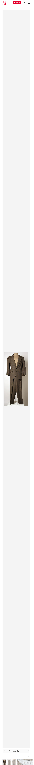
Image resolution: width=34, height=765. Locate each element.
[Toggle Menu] (28, 2)
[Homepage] (4, 3)
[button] (28, 756)
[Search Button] (24, 2)
